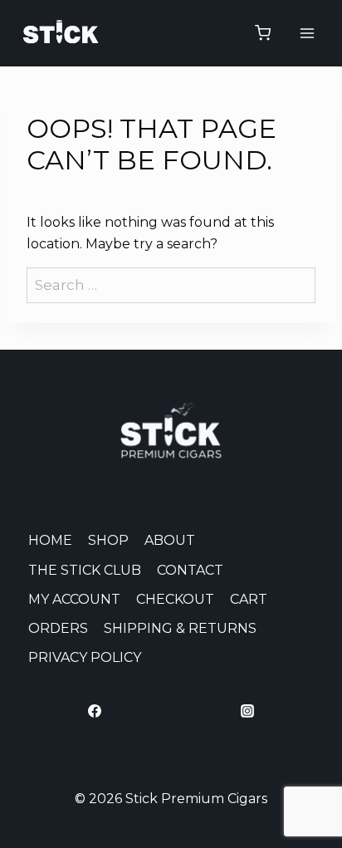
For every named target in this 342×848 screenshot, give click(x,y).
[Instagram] (247, 711)
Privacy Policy (84, 657)
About (169, 540)
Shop (108, 540)
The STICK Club (84, 570)
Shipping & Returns (180, 628)
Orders (58, 628)
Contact (190, 570)
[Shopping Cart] (262, 32)
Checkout (175, 599)
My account (74, 599)
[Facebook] (94, 711)
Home (50, 540)
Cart (248, 599)
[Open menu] (306, 33)
